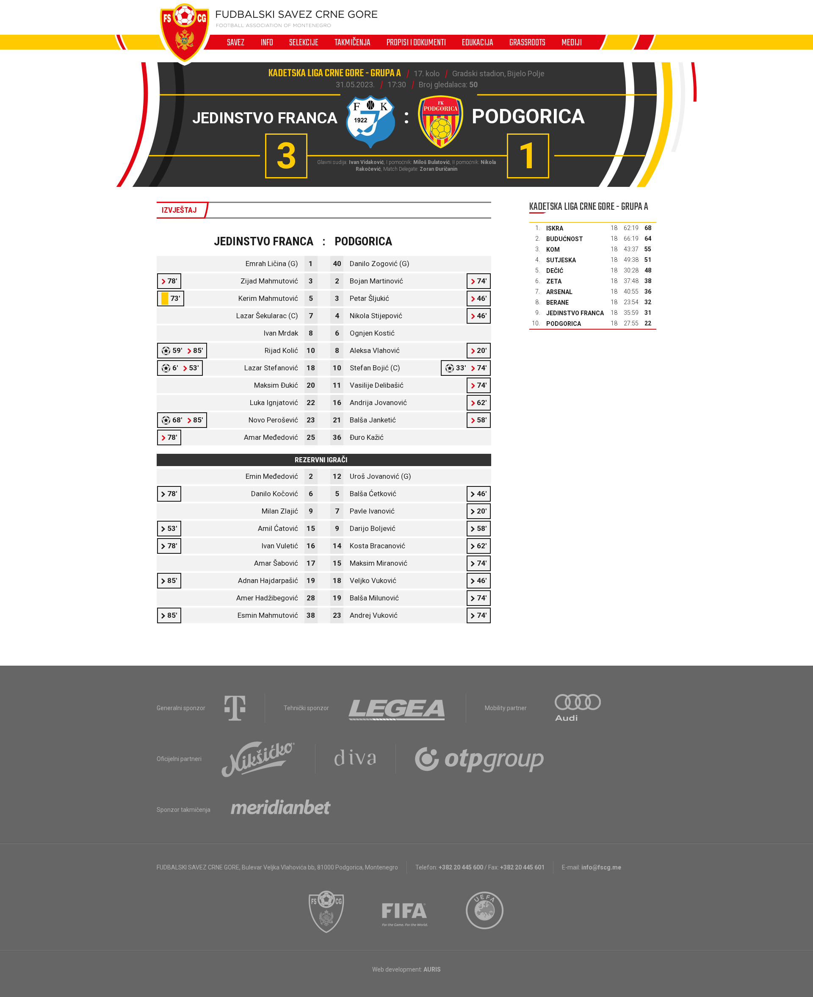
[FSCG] (326, 912)
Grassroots (527, 42)
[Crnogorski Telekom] (235, 708)
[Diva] (355, 759)
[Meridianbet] (280, 810)
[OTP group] (480, 759)
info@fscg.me (601, 867)
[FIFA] (405, 912)
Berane (557, 302)
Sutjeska (561, 260)
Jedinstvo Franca (575, 313)
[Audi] (578, 708)
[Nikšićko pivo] (258, 759)
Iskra (554, 228)
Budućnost (564, 239)
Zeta (553, 281)
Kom (553, 249)
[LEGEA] (397, 708)
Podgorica (563, 323)
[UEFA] (485, 912)
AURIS (432, 969)
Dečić (554, 270)
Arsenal (559, 292)
